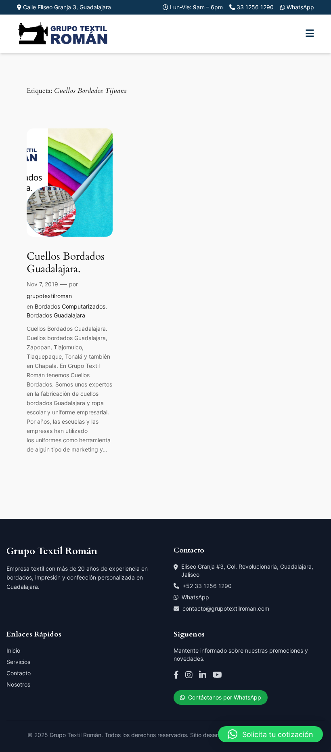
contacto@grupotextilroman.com (225, 608)
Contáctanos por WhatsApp (224, 697)
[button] (270, 734)
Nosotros (18, 684)
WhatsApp (195, 597)
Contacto (18, 673)
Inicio (13, 650)
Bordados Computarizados (70, 306)
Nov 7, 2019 (42, 284)
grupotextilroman (49, 295)
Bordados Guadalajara (56, 315)
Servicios (18, 661)
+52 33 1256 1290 (207, 585)
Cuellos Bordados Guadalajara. (66, 262)
